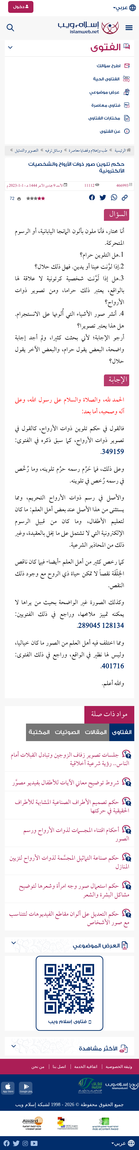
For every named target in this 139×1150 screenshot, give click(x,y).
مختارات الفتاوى (104, 118)
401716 (113, 667)
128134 (113, 626)
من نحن (37, 1066)
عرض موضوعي (104, 92)
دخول (19, 6)
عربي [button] (122, 7)
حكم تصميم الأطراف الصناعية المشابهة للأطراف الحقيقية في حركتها (72, 807)
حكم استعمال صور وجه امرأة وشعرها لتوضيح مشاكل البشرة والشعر (74, 890)
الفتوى (106, 47)
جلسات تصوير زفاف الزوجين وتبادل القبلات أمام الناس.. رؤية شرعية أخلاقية (70, 759)
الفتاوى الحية (106, 79)
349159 (113, 452)
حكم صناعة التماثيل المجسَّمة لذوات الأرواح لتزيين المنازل (69, 862)
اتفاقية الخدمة (85, 1066)
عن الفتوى (110, 131)
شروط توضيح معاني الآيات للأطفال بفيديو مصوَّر (65, 783)
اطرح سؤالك (108, 65)
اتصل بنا (59, 1066)
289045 (89, 626)
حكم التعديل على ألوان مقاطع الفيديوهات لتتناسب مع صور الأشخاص (69, 919)
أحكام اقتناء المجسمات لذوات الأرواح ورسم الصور (76, 835)
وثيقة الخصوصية (119, 1066)
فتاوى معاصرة (105, 105)
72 (13, 198)
